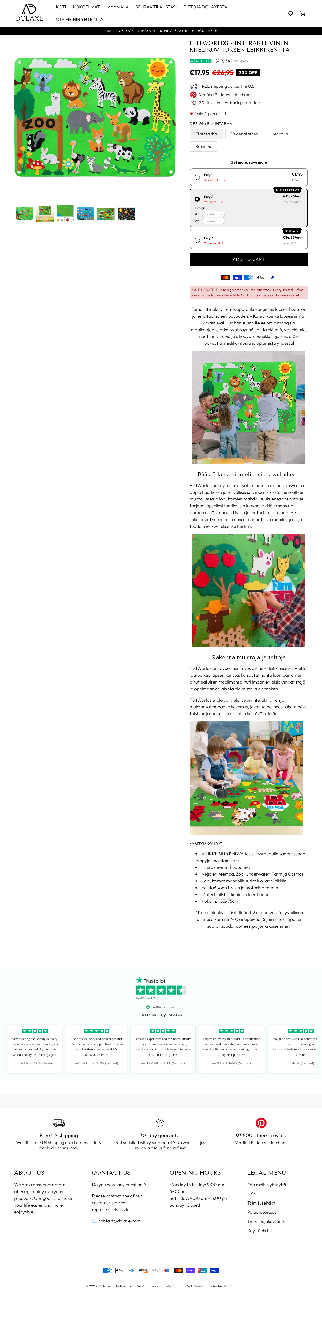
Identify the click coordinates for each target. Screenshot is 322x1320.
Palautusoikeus (261, 1212)
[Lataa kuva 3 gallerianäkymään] (65, 213)
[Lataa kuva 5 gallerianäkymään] (106, 213)
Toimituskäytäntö (223, 1286)
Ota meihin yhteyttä (266, 1184)
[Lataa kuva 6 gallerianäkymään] (126, 213)
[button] (303, 13)
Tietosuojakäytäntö (266, 1221)
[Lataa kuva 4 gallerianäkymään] (86, 213)
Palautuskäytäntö (130, 1286)
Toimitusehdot (261, 1202)
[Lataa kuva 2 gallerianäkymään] (45, 213)
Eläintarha (206, 133)
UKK (251, 1193)
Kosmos (203, 146)
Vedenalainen (244, 133)
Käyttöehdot (259, 1230)
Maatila (280, 133)
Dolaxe (104, 1286)
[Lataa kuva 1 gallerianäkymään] (24, 213)
